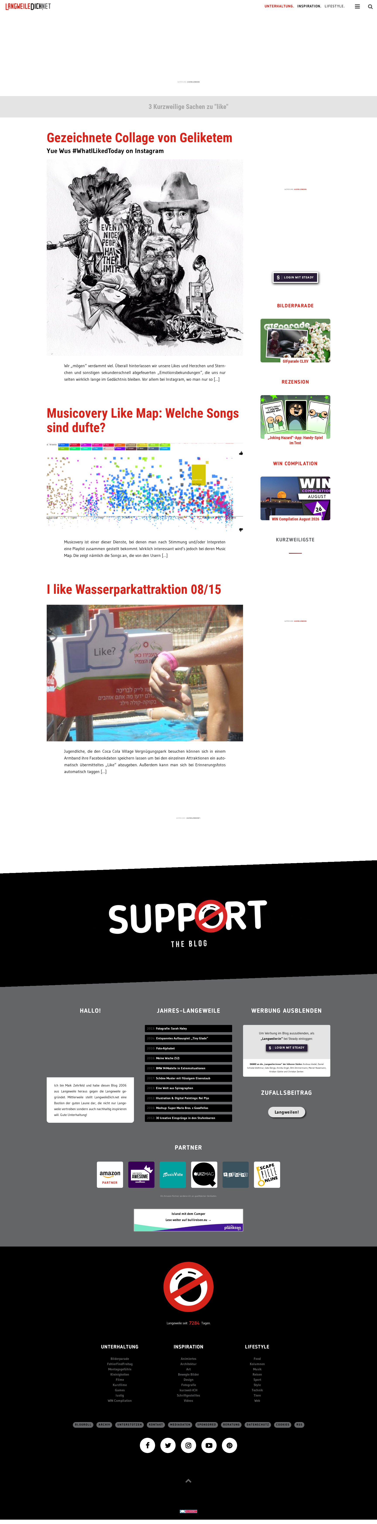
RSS (299, 1424)
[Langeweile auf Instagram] (188, 1445)
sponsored (206, 1424)
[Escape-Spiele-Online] (267, 1174)
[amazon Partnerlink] (110, 1174)
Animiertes (188, 1359)
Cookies (283, 1424)
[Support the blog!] (188, 923)
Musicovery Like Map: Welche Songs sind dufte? (143, 420)
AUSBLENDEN (193, 82)
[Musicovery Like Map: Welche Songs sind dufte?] (145, 486)
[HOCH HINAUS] (188, 1481)
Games (120, 1390)
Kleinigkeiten (119, 1374)
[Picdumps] (236, 1174)
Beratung (231, 1424)
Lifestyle (257, 1347)
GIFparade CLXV (295, 361)
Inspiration (189, 1347)
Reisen (257, 1374)
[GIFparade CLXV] (295, 340)
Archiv (104, 1424)
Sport (257, 1380)
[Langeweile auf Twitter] (168, 1445)
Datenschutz (258, 1424)
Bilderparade (295, 306)
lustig (120, 1395)
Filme (120, 1380)
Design (189, 1380)
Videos (188, 1400)
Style (257, 1385)
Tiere (257, 1395)
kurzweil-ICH (188, 1390)
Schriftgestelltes (188, 1395)
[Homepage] (32, 6)
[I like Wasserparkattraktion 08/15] (145, 672)
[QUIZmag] (204, 1174)
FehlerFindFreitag (120, 1364)
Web (257, 1400)
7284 (194, 1323)
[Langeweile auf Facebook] (147, 1445)
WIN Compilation (295, 464)
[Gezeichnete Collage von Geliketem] (145, 257)
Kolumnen (257, 1364)
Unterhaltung (120, 1347)
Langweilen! (287, 1112)
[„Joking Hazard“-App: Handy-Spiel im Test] (295, 416)
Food (257, 1359)
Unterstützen (129, 1424)
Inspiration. (309, 6)
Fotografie (188, 1385)
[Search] (370, 6)
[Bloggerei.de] (188, 1511)
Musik (257, 1369)
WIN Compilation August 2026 (295, 519)
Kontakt (156, 1424)
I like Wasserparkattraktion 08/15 (134, 589)
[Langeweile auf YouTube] (209, 1445)
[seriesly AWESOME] (141, 1174)
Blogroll (83, 1424)
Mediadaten (180, 1424)
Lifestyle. (335, 6)
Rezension (295, 382)
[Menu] (357, 6)
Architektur (188, 1364)
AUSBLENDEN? (193, 818)
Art (188, 1369)
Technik (257, 1390)
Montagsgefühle (119, 1369)
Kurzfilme (120, 1385)
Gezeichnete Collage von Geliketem (140, 137)
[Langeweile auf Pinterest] (229, 1445)
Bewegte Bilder (188, 1374)
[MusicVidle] (173, 1174)
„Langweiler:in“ (272, 1039)
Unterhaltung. (279, 6)
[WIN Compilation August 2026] (295, 498)
